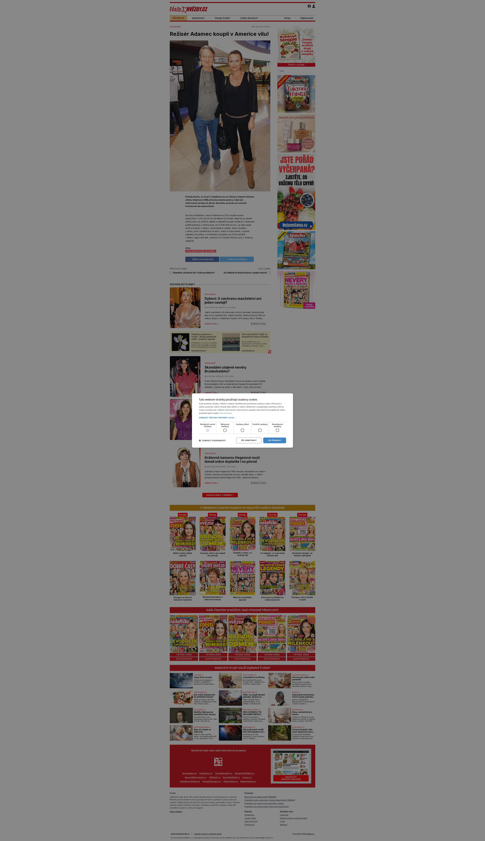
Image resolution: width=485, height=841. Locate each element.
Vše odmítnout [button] (249, 440)
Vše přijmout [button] (274, 440)
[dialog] (242, 420)
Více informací (226, 413)
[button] (242, 417)
